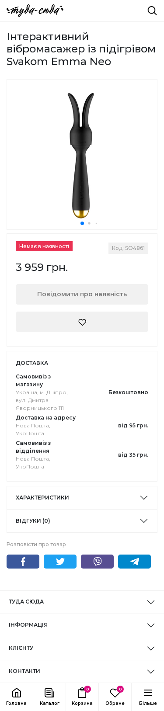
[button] (49, 697)
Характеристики (42, 497)
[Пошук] (152, 10)
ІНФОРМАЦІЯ (28, 624)
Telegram (134, 562)
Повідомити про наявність (82, 294)
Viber (97, 562)
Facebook (23, 562)
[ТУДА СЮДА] (35, 10)
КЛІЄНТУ (21, 648)
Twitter (60, 562)
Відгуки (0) (33, 520)
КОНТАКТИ (24, 671)
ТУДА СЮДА (26, 601)
